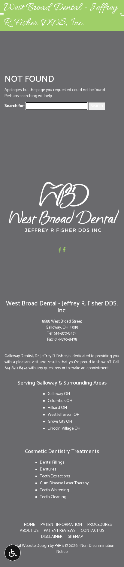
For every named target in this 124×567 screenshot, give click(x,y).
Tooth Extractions (55, 476)
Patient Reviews (59, 530)
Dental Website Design (29, 545)
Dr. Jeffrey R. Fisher (51, 356)
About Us (29, 530)
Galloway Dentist (19, 356)
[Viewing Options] (13, 553)
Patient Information (61, 524)
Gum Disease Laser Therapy (64, 483)
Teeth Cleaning (53, 497)
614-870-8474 (65, 333)
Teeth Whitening (54, 490)
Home (29, 524)
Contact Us (92, 530)
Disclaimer (51, 536)
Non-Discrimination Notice (85, 548)
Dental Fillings (52, 462)
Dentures (48, 469)
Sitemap (75, 536)
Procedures (99, 524)
